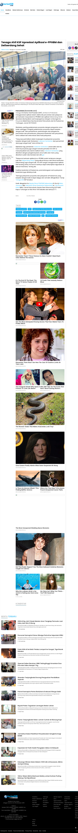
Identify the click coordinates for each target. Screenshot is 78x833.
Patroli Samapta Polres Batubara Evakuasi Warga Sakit (39, 692)
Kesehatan (67, 798)
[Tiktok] (76, 48)
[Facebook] (69, 48)
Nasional (34, 825)
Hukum (45, 804)
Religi (33, 823)
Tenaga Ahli (20, 113)
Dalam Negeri (40, 10)
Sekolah (45, 806)
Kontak (44, 831)
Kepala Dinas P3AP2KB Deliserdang (41, 183)
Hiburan (62, 10)
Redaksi (10, 831)
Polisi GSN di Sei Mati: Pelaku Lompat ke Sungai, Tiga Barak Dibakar (40, 650)
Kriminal (26, 10)
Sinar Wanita (57, 808)
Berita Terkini (67, 808)
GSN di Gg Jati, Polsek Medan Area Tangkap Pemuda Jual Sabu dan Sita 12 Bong (40, 622)
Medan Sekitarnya (18, 10)
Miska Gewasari (57, 209)
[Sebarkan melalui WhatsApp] (41, 202)
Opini (65, 800)
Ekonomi (45, 800)
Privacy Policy (28, 831)
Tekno (34, 819)
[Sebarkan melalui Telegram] (44, 202)
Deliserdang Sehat (55, 117)
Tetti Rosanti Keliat (21, 215)
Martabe (32, 10)
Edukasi (68, 10)
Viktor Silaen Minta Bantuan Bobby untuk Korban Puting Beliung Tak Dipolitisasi (39, 777)
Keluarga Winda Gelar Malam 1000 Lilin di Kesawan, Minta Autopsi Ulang (40, 763)
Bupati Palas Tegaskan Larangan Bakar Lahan (36, 706)
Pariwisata (56, 806)
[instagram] (73, 48)
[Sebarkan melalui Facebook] (35, 202)
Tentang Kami (3, 831)
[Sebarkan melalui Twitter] (38, 202)
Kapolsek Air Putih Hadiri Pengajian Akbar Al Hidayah (38, 748)
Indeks (7, 13)
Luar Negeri (49, 10)
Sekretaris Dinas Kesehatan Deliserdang (39, 185)
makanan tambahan (45, 141)
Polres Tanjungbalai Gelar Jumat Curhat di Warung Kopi (40, 720)
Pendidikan (46, 802)
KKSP (29, 209)
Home (2, 10)
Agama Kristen (57, 800)
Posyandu (19, 121)
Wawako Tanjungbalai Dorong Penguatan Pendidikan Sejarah (38, 678)
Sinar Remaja (57, 804)
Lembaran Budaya (58, 802)
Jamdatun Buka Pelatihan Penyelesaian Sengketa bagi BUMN (39, 735)
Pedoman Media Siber (18, 831)
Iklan (40, 831)
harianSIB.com (30, 111)
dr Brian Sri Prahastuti (49, 113)
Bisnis (33, 821)
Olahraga (56, 10)
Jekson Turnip (5, 49)
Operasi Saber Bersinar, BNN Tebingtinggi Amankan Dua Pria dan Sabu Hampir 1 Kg (39, 664)
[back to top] (75, 827)
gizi (17, 117)
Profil (76, 798)
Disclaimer (35, 831)
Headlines (8, 10)
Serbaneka (67, 797)
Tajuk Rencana (68, 802)
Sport (76, 814)
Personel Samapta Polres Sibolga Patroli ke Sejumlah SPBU (40, 635)
